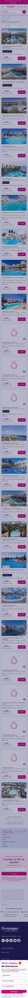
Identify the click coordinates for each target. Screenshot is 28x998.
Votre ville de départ (8, 978)
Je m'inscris (14, 991)
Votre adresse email (8, 983)
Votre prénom (6, 973)
